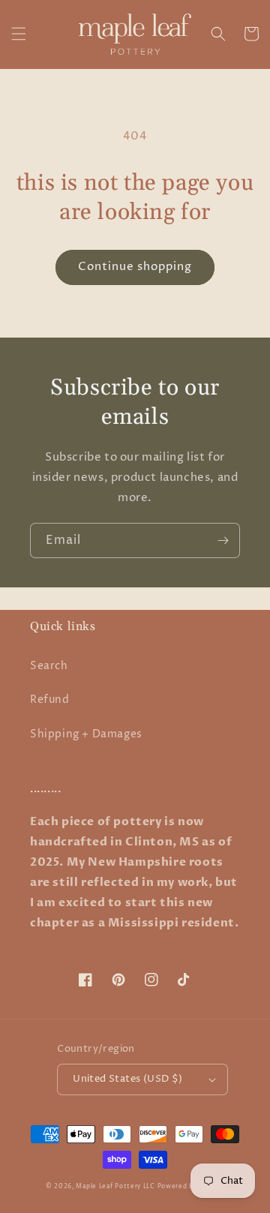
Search (49, 666)
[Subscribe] (222, 540)
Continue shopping (135, 267)
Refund (50, 699)
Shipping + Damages (86, 734)
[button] (18, 33)
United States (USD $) (127, 1078)
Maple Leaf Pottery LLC (115, 1186)
